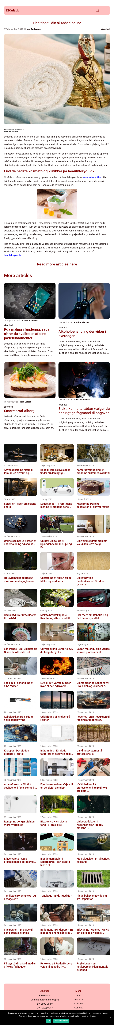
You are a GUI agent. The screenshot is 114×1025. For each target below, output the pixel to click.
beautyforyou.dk (12, 255)
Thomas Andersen (29, 320)
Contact (78, 1007)
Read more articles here (57, 264)
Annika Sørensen (82, 399)
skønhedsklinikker (92, 177)
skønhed (105, 29)
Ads (78, 995)
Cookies (78, 1003)
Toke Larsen (25, 402)
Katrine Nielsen (81, 322)
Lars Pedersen (33, 29)
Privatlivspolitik (61, 1021)
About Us (78, 999)
